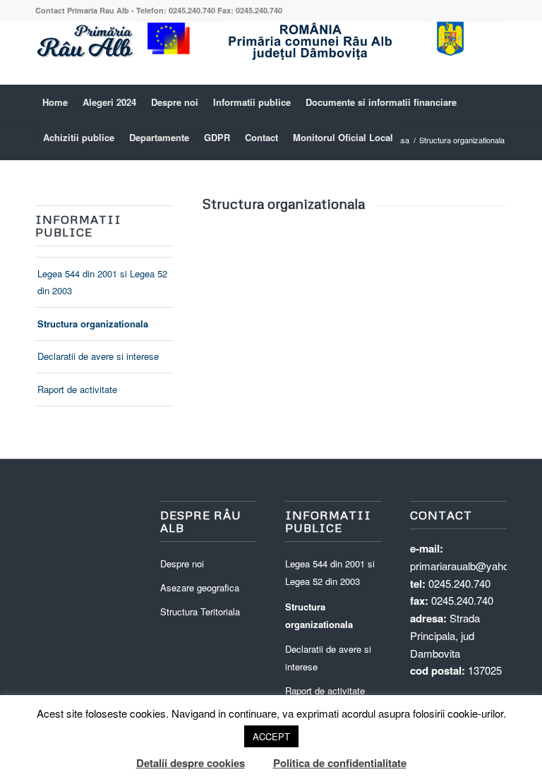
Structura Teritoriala (200, 611)
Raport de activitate (77, 389)
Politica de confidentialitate (339, 763)
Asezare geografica (199, 587)
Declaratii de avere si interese (98, 356)
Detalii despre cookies (190, 763)
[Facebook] (496, 53)
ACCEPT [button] (271, 736)
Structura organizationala (92, 323)
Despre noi (182, 563)
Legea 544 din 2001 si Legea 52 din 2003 (102, 282)
